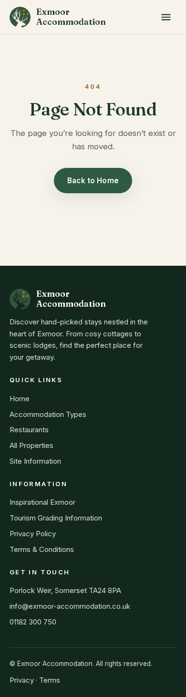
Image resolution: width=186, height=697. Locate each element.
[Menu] (165, 17)
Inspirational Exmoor (42, 502)
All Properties (31, 445)
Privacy (22, 680)
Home (20, 398)
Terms (49, 680)
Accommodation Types (48, 414)
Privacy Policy (33, 533)
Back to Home (93, 180)
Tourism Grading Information (56, 517)
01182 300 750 (33, 621)
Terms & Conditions (42, 549)
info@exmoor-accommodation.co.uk (70, 606)
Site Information (35, 461)
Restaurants (29, 429)
